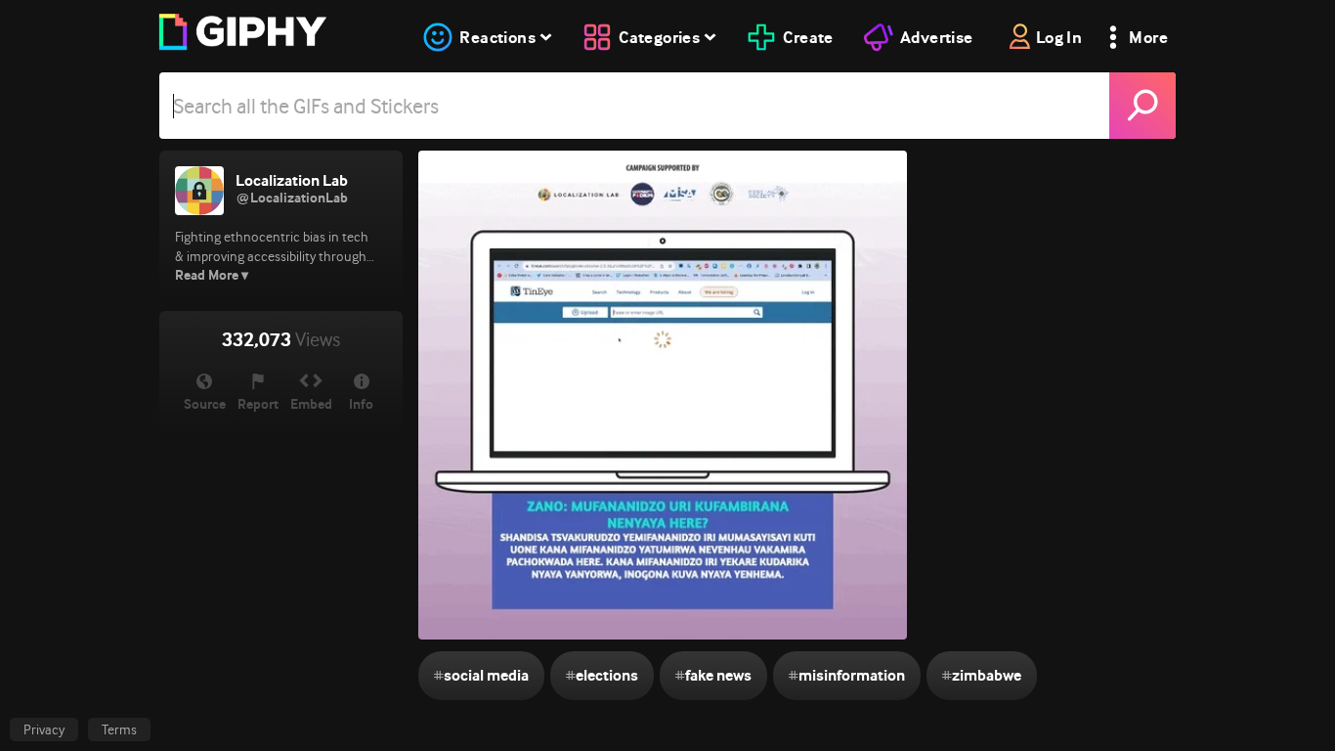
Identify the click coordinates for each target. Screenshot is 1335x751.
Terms (119, 729)
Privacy (44, 729)
